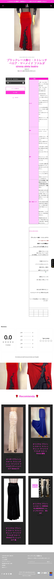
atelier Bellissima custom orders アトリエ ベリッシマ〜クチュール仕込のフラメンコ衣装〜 (27, 574)
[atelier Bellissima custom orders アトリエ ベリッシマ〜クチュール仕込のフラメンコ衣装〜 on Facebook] (2, 573)
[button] (27, 332)
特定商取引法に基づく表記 (7, 563)
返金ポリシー (4, 567)
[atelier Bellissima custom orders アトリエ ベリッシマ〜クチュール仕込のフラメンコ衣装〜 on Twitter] (4, 573)
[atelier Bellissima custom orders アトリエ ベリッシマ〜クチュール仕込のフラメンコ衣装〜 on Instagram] (8, 573)
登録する (48, 561)
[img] (8, 342)
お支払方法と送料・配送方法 (7, 555)
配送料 (21, 70)
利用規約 (3, 565)
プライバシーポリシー (6, 561)
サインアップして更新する (35, 555)
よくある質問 (4, 559)
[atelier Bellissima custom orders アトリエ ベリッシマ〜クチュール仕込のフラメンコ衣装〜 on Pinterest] (6, 573)
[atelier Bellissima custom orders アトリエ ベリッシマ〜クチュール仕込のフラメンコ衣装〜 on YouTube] (11, 573)
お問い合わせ (4, 557)
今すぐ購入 (15, 92)
